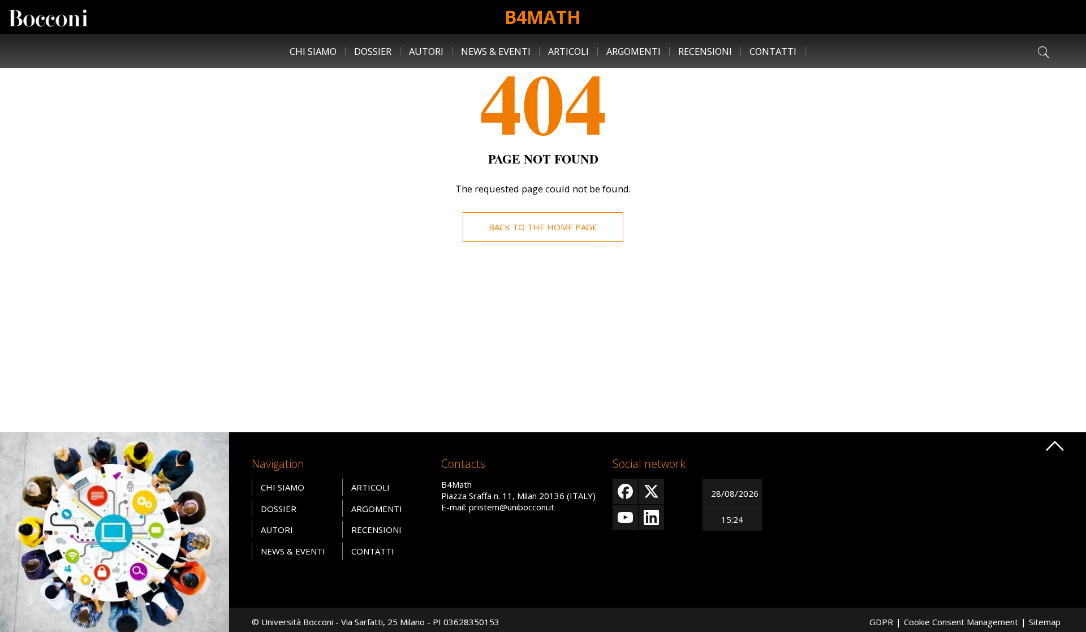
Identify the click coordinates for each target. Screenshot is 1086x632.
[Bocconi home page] (114, 533)
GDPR (881, 621)
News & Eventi (496, 51)
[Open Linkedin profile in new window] (651, 517)
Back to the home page (543, 227)
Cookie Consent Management (961, 621)
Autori (426, 51)
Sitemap (1045, 621)
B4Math (543, 17)
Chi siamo (313, 51)
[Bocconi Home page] (48, 17)
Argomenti (633, 51)
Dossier (372, 51)
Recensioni (705, 51)
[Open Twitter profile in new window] (651, 491)
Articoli (568, 51)
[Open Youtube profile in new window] (625, 517)
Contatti (772, 51)
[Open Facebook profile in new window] (625, 491)
